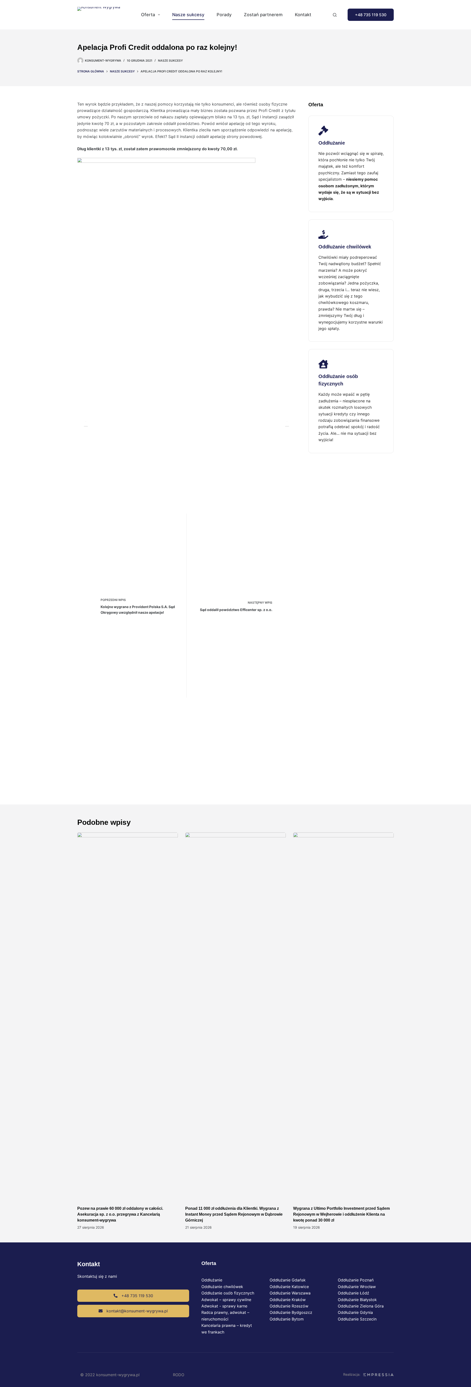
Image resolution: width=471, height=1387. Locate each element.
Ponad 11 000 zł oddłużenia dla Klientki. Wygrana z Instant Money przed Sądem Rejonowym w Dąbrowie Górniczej (234, 1214)
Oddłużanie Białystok (357, 1299)
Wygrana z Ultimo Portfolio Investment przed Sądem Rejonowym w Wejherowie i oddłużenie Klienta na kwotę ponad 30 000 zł (341, 1214)
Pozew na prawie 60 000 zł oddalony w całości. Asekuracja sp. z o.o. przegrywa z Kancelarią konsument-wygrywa (120, 1214)
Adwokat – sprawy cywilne (226, 1299)
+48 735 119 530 (370, 14)
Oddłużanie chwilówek (222, 1286)
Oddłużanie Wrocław (357, 1286)
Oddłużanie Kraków (288, 1299)
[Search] (335, 15)
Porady (224, 14)
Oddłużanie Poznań (356, 1280)
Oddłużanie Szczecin (357, 1319)
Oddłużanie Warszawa (290, 1293)
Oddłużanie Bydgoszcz (291, 1312)
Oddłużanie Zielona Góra (361, 1306)
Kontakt (303, 14)
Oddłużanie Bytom (287, 1319)
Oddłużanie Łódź (353, 1293)
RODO (178, 1374)
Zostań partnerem (263, 14)
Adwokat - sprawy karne (224, 1306)
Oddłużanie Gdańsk (288, 1280)
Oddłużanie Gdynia (355, 1312)
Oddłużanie (211, 1280)
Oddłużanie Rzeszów (289, 1306)
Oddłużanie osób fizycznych (227, 1293)
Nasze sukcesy (188, 14)
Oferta (148, 14)
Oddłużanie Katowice (289, 1286)
